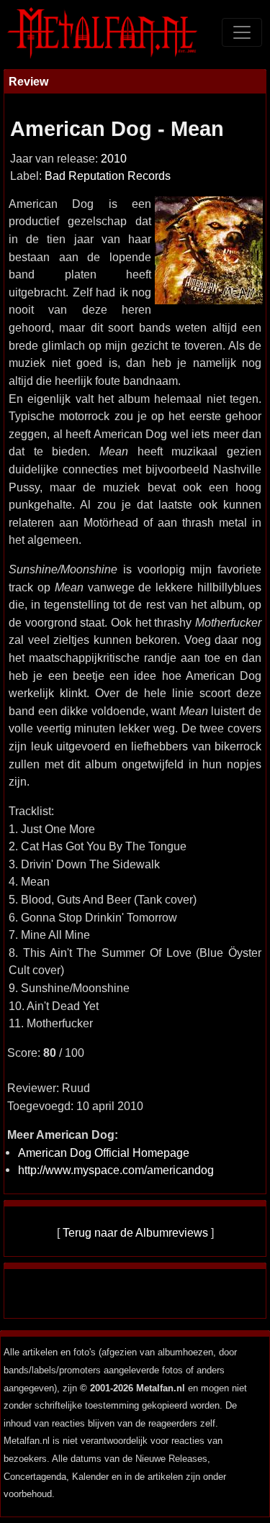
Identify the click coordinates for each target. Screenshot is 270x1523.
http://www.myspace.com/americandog (116, 1169)
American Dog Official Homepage (103, 1152)
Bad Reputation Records (108, 176)
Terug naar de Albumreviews (135, 1232)
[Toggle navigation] (242, 32)
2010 (114, 159)
